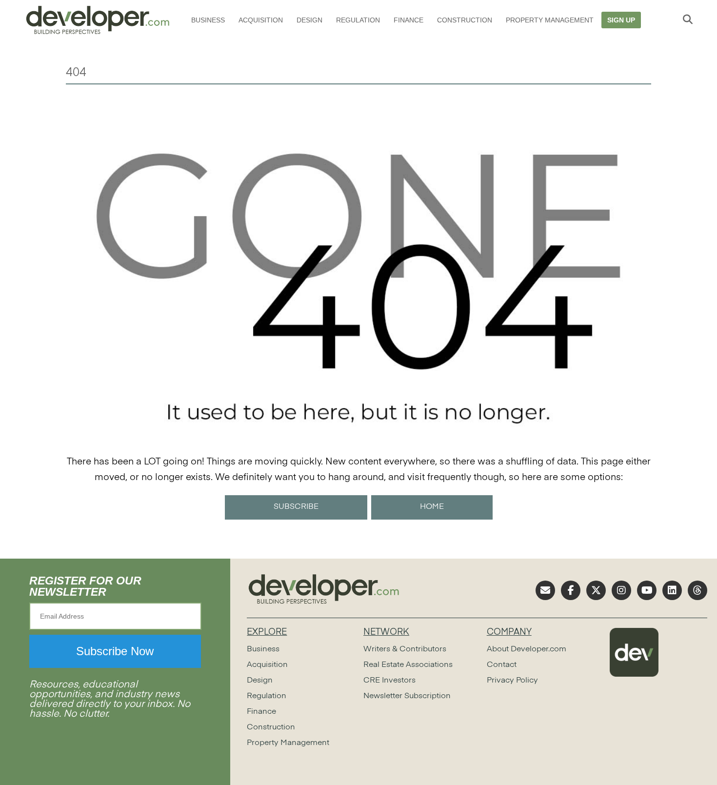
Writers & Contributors (404, 649)
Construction (464, 20)
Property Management (550, 20)
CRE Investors (389, 680)
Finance (408, 20)
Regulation (358, 20)
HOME (432, 507)
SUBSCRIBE (296, 507)
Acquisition (261, 20)
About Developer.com (526, 649)
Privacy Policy (512, 680)
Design (309, 20)
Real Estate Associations (408, 665)
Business (208, 20)
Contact (502, 665)
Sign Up (621, 20)
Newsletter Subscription (407, 696)
